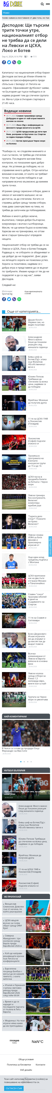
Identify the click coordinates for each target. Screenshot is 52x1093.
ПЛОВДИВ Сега (26, 1041)
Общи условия (26, 1059)
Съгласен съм (14, 1088)
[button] (42, 4)
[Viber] (14, 62)
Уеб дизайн (26, 1069)
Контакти (40, 1064)
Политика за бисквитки (19, 1064)
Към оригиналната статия (33, 292)
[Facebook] (4, 62)
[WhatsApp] (19, 62)
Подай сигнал (50, 548)
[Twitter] (9, 62)
